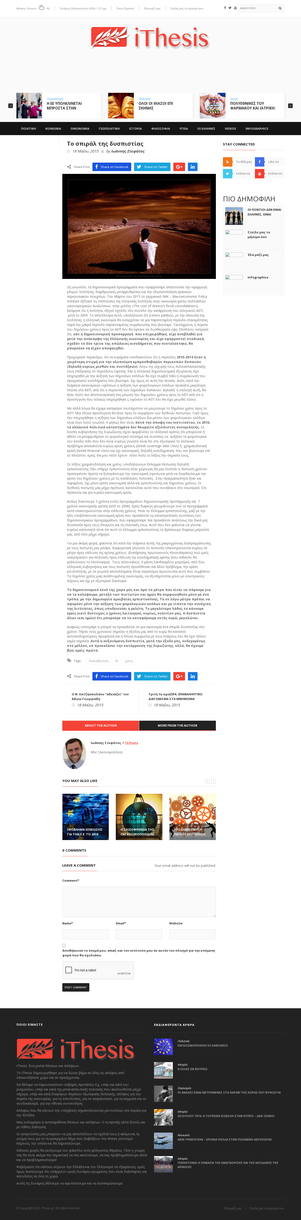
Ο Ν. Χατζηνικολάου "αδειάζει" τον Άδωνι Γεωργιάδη (100, 696)
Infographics (257, 128)
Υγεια (183, 128)
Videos (230, 128)
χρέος (129, 661)
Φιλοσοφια (160, 128)
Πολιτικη (28, 128)
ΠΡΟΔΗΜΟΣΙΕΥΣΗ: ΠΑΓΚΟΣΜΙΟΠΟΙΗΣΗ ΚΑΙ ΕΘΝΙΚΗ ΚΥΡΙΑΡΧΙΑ (191, 834)
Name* (67, 923)
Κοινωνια (53, 128)
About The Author (101, 725)
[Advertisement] (150, 74)
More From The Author (177, 725)
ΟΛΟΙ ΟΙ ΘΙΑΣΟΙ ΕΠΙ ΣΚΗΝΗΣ (156, 105)
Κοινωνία (183, 1135)
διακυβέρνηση (98, 661)
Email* (121, 923)
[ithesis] (150, 34)
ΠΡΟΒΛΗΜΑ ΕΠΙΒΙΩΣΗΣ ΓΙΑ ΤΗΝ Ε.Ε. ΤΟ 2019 (85, 831)
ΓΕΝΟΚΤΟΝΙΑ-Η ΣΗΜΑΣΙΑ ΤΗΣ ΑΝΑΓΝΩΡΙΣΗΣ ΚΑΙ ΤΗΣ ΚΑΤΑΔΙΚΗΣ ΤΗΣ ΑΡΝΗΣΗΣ (228, 1165)
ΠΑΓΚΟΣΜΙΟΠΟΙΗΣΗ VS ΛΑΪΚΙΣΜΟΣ (203, 1046)
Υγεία (233, 99)
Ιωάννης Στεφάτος (127, 151)
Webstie (175, 923)
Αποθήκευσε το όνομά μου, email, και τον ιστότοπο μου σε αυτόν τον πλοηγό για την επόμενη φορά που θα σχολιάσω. (138, 952)
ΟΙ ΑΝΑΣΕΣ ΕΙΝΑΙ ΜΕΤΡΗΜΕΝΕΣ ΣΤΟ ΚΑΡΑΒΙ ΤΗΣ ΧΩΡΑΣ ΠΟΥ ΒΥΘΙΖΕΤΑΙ (229, 1093)
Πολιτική (144, 99)
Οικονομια (80, 128)
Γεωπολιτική (55, 99)
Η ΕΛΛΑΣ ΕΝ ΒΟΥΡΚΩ (192, 1069)
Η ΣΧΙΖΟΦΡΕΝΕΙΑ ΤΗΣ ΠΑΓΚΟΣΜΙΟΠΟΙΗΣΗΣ (137, 831)
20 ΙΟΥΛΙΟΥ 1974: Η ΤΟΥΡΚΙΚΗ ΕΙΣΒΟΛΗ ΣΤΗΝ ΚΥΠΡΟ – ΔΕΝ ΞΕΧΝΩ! (226, 1116)
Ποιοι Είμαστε (125, 8)
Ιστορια (135, 128)
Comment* (70, 880)
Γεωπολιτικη (109, 128)
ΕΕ (116, 661)
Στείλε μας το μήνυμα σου (187, 8)
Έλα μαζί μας (152, 8)
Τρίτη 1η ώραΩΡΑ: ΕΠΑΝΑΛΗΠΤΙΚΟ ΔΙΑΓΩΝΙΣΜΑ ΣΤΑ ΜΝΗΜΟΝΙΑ (175, 696)
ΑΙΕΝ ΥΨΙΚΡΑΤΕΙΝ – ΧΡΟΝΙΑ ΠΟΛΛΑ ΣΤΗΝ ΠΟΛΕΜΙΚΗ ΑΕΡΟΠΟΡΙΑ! (225, 1140)
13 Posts (131, 743)
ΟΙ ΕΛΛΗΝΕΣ (206, 128)
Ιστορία (182, 1065)
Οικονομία (184, 1088)
